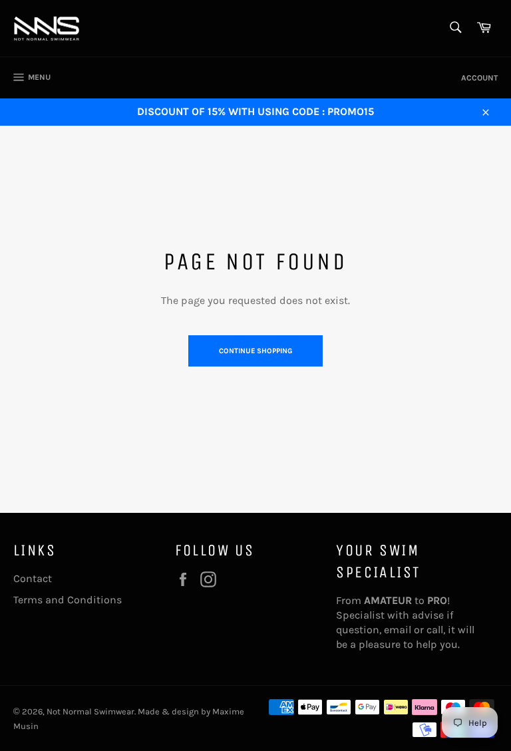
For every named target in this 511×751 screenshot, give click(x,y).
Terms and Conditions (67, 599)
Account (479, 77)
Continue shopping (255, 351)
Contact (32, 578)
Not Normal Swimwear (90, 711)
